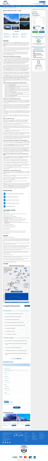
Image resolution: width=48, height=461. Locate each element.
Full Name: (5, 372)
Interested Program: (7, 368)
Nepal (6, 7)
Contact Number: (6, 380)
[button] (8, 6)
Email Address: (6, 376)
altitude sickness (10, 106)
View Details (14, 425)
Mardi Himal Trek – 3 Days (21, 421)
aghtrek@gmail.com (5, 440)
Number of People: (7, 388)
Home (3, 7)
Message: (5, 392)
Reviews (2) (6, 425)
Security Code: (6, 400)
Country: (5, 384)
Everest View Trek (7, 421)
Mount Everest (14, 50)
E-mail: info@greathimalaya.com (7, 439)
